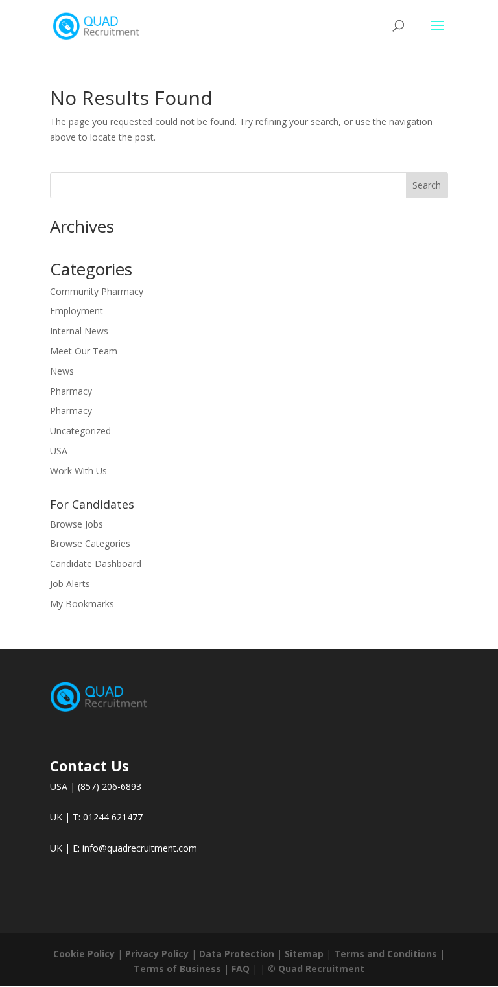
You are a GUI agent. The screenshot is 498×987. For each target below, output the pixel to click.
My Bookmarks (82, 604)
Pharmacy (71, 391)
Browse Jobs (76, 524)
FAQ (240, 968)
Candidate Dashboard (95, 563)
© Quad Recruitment (316, 968)
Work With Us (78, 471)
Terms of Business (177, 968)
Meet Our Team (83, 351)
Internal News (79, 331)
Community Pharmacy (96, 291)
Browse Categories (90, 543)
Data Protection (236, 953)
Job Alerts (70, 583)
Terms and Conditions (385, 953)
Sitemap (304, 953)
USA (58, 451)
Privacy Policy (157, 953)
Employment (76, 311)
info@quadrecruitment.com (139, 848)
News (62, 371)
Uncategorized (80, 430)
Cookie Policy (84, 953)
